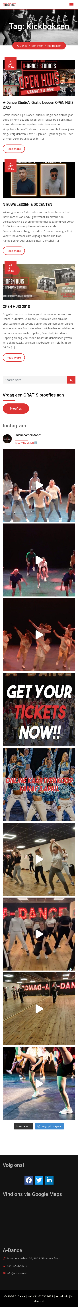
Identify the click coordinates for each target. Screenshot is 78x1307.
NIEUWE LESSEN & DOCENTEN (27, 204)
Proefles (16, 409)
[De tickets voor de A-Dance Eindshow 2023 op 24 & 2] (39, 709)
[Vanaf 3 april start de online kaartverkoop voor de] (39, 784)
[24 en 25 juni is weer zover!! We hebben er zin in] (39, 1083)
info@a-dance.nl (16, 1273)
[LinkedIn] (49, 1180)
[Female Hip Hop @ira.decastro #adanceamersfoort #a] (39, 859)
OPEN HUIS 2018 (16, 306)
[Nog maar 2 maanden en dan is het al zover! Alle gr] (39, 559)
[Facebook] (28, 1180)
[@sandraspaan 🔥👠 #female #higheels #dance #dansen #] (39, 1008)
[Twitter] (39, 1180)
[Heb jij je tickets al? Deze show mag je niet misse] (39, 634)
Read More (14, 149)
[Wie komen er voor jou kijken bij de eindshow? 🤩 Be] (39, 485)
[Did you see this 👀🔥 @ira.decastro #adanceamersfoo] (39, 934)
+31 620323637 (17, 1266)
